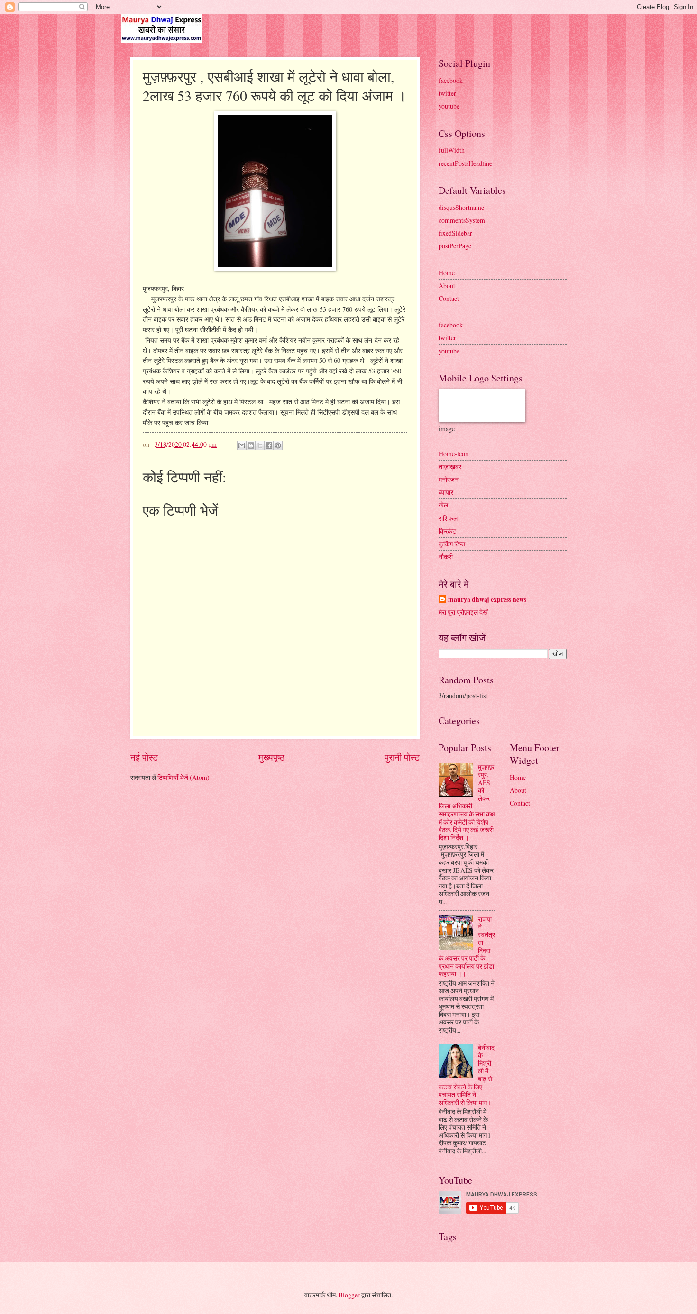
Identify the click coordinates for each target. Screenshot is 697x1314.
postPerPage (455, 245)
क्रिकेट (447, 530)
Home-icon (453, 453)
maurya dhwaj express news (487, 599)
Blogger (349, 1294)
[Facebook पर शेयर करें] (269, 445)
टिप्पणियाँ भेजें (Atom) (183, 777)
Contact (449, 298)
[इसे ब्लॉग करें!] (251, 445)
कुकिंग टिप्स (452, 543)
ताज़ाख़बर (450, 466)
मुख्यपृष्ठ (271, 757)
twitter (447, 93)
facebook (451, 80)
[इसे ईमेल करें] (242, 445)
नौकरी (446, 556)
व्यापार (446, 492)
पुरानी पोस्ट (402, 757)
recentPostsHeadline (465, 163)
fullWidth (452, 149)
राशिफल (448, 518)
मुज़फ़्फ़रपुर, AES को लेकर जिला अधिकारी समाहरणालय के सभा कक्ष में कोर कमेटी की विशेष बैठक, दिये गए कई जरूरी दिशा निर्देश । (467, 802)
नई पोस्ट (144, 757)
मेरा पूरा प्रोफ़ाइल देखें (463, 611)
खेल (443, 504)
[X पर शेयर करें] (260, 445)
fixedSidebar (455, 232)
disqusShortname (461, 207)
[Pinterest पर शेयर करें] (278, 445)
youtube (449, 105)
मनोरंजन (449, 479)
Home (447, 272)
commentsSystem (462, 220)
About (447, 285)
